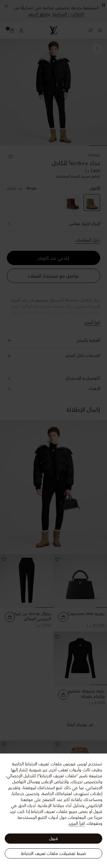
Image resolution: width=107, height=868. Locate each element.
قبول (53, 838)
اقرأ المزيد (76, 823)
